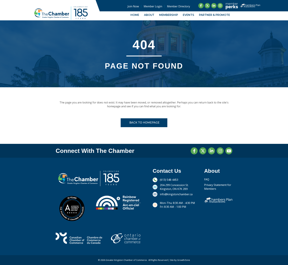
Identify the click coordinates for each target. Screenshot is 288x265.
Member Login (153, 6)
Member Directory (178, 6)
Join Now (133, 6)
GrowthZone (183, 259)
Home (134, 15)
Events (188, 15)
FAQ (206, 179)
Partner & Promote (214, 15)
